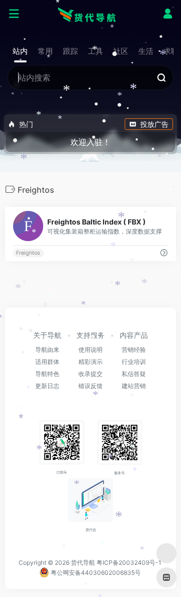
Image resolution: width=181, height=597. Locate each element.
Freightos (28, 253)
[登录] (167, 15)
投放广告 (154, 124)
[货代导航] (90, 14)
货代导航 (83, 562)
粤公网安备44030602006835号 (95, 572)
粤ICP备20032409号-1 (129, 562)
